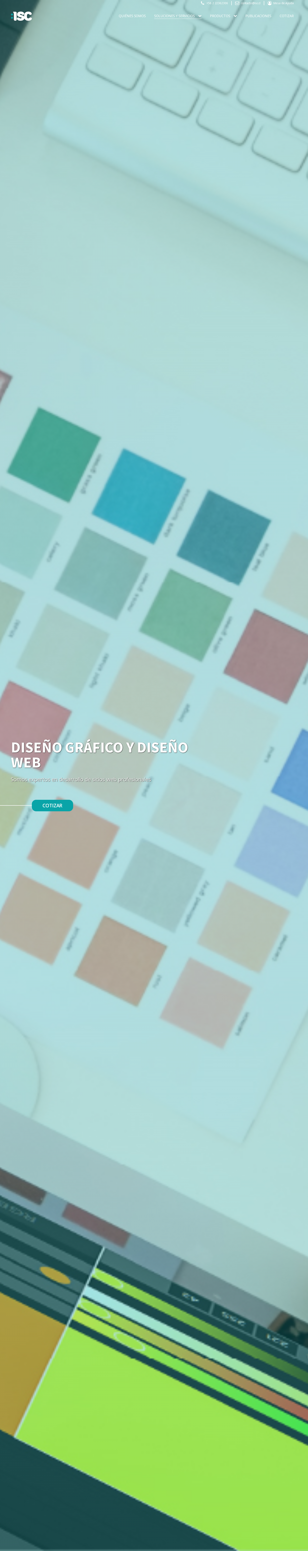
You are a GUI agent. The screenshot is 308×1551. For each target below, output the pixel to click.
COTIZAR (52, 805)
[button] (214, 3)
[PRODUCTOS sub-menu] (236, 16)
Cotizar (287, 16)
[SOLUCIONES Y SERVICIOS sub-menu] (200, 16)
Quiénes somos (132, 16)
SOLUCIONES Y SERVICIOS (174, 16)
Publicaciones (258, 16)
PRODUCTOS (220, 16)
